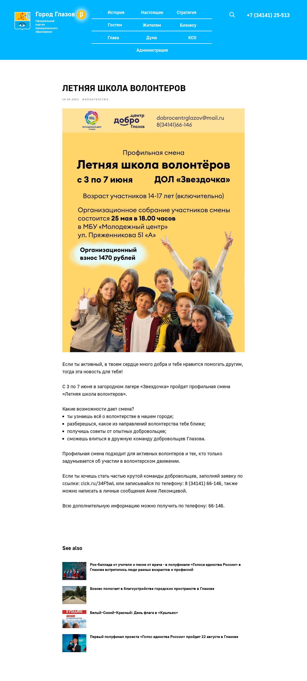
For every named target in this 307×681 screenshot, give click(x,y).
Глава (113, 37)
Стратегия (186, 12)
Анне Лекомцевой (166, 491)
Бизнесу (188, 25)
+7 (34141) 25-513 (268, 15)
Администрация (152, 50)
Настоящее (152, 12)
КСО (192, 37)
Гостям (115, 24)
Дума (151, 37)
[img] (232, 15)
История (116, 12)
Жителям (152, 25)
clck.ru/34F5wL (98, 483)
